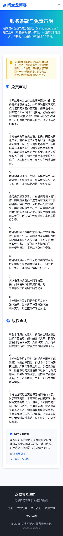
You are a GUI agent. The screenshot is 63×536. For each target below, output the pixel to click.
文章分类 (22, 508)
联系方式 (50, 508)
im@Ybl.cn (19, 453)
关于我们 (36, 508)
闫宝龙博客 (17, 5)
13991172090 (21, 458)
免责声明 (31, 516)
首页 (10, 508)
